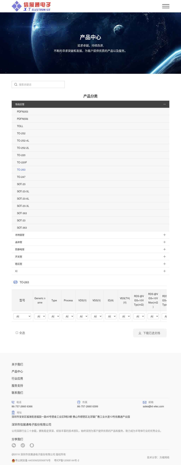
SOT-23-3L (23, 206)
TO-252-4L (23, 140)
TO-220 (21, 155)
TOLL (20, 126)
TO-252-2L (23, 148)
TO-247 (21, 177)
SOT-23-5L (23, 191)
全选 (22, 333)
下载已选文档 (151, 333)
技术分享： (153, 457)
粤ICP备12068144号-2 (66, 460)
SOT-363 (22, 213)
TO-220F (22, 162)
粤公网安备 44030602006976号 (33, 460)
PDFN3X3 (22, 111)
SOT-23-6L (23, 198)
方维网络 (164, 457)
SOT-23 (21, 184)
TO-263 (21, 169)
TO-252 (21, 133)
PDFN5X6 (22, 118)
